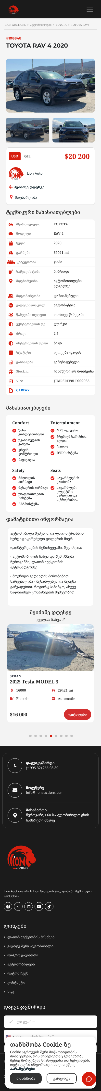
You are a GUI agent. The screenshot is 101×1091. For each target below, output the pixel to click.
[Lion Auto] (16, 173)
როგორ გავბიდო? (22, 955)
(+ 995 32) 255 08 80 (42, 767)
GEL (27, 156)
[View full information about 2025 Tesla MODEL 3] (50, 647)
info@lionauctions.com (44, 792)
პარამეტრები (22, 1068)
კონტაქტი (16, 982)
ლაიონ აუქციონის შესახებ (30, 937)
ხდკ (10, 991)
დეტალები (77, 714)
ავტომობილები (21, 964)
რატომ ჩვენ (17, 973)
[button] (30, 736)
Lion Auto (34, 173)
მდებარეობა (26, 197)
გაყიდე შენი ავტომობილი (30, 946)
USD (14, 156)
